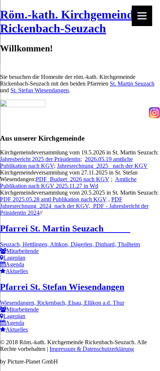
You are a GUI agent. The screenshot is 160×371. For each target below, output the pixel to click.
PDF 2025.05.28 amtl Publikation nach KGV (53, 199)
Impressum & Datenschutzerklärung (91, 349)
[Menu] (142, 16)
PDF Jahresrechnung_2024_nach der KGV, (61, 202)
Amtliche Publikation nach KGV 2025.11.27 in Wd (68, 182)
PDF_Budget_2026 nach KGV (72, 179)
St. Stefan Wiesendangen (39, 90)
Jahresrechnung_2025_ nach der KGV (102, 166)
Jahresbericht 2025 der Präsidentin (40, 159)
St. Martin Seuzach (132, 83)
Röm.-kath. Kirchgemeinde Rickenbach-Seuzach (69, 21)
